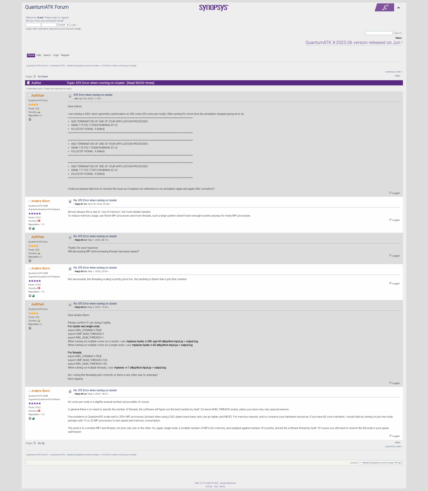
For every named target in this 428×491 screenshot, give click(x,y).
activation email (54, 20)
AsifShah (37, 95)
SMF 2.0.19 (200, 483)
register (65, 17)
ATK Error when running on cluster (93, 94)
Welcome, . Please (39, 17)
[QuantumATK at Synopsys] (33, 229)
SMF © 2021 (213, 483)
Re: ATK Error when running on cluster (95, 200)
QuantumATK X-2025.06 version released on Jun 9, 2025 (350, 42)
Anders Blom (40, 201)
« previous (390, 71)
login (54, 17)
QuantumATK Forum (47, 7)
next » (399, 71)
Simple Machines (228, 483)
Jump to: (354, 463)
